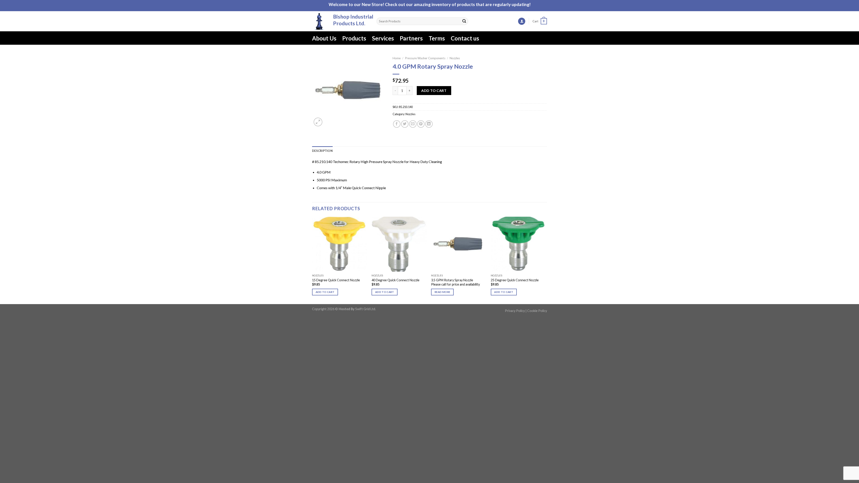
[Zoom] (318, 122)
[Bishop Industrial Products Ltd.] (319, 21)
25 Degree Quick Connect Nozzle (515, 280)
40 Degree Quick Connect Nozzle (395, 280)
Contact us (465, 38)
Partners (411, 38)
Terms (437, 38)
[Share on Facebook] (396, 124)
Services (383, 38)
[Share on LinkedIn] (429, 124)
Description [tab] (322, 151)
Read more (442, 291)
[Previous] (312, 260)
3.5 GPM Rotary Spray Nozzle (452, 280)
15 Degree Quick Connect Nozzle (336, 280)
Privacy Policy (515, 311)
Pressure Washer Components (425, 58)
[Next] (545, 260)
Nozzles (455, 58)
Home (397, 58)
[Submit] (464, 21)
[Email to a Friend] (413, 124)
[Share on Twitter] (404, 124)
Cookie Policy (537, 311)
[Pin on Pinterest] (421, 124)
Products (354, 38)
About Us (324, 38)
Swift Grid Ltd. (365, 309)
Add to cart (434, 90)
